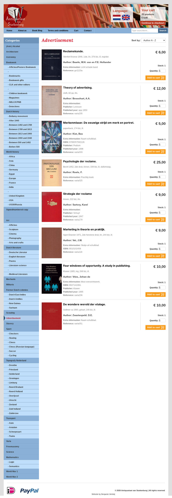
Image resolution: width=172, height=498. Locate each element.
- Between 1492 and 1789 (20, 125)
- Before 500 (14, 147)
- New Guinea (14, 303)
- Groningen (13, 378)
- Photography (14, 238)
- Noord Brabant (15, 387)
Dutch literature (13, 247)
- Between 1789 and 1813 (20, 129)
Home (9, 30)
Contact (88, 30)
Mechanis (10, 279)
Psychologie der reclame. (80, 161)
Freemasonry (12, 446)
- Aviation (12, 427)
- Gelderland (13, 374)
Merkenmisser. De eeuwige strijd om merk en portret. (98, 122)
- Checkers (13, 334)
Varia (8, 441)
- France (12, 183)
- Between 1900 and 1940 (20, 138)
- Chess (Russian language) (21, 347)
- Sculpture (13, 229)
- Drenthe (12, 365)
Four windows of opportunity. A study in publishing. (97, 265)
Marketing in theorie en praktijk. (84, 229)
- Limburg (12, 383)
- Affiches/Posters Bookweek (22, 67)
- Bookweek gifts (16, 80)
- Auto (11, 423)
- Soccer (12, 351)
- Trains (11, 436)
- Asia (10, 161)
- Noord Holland (15, 391)
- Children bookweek (17, 93)
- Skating (12, 338)
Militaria (10, 284)
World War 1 (12, 471)
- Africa (11, 156)
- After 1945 (13, 120)
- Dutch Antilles (15, 299)
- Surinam (12, 308)
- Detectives (13, 106)
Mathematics (12, 457)
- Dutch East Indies (17, 295)
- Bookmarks (14, 76)
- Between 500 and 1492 (19, 142)
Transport (10, 418)
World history (12, 152)
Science (10, 452)
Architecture (12, 52)
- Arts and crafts (16, 242)
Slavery (10, 323)
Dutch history (12, 111)
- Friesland (13, 369)
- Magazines (13, 98)
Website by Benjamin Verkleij (103, 494)
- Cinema (12, 234)
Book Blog (37, 30)
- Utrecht (12, 400)
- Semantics (13, 466)
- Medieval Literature (18, 274)
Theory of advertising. (77, 87)
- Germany (13, 170)
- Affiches (12, 225)
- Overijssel (13, 396)
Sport (8, 329)
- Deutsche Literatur (17, 252)
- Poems (12, 261)
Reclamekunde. (73, 51)
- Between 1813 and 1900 (20, 134)
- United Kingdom (16, 196)
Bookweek (11, 62)
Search (162, 30)
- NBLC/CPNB (14, 102)
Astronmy (11, 57)
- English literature (16, 257)
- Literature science (17, 265)
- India (11, 187)
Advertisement (13, 318)
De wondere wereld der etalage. (84, 304)
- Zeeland (12, 404)
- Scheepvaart (14, 432)
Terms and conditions (58, 30)
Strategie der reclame (77, 193)
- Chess (11, 342)
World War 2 (12, 477)
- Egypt (11, 174)
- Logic (11, 462)
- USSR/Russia (15, 204)
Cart (76, 30)
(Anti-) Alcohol (13, 46)
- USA (10, 200)
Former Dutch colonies (17, 290)
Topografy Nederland (16, 360)
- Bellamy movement (18, 116)
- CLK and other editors (19, 85)
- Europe (12, 178)
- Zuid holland (14, 409)
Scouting (10, 313)
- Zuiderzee (13, 413)
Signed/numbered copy (17, 210)
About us (22, 30)
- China (11, 165)
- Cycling (12, 355)
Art (7, 220)
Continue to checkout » (154, 23)
